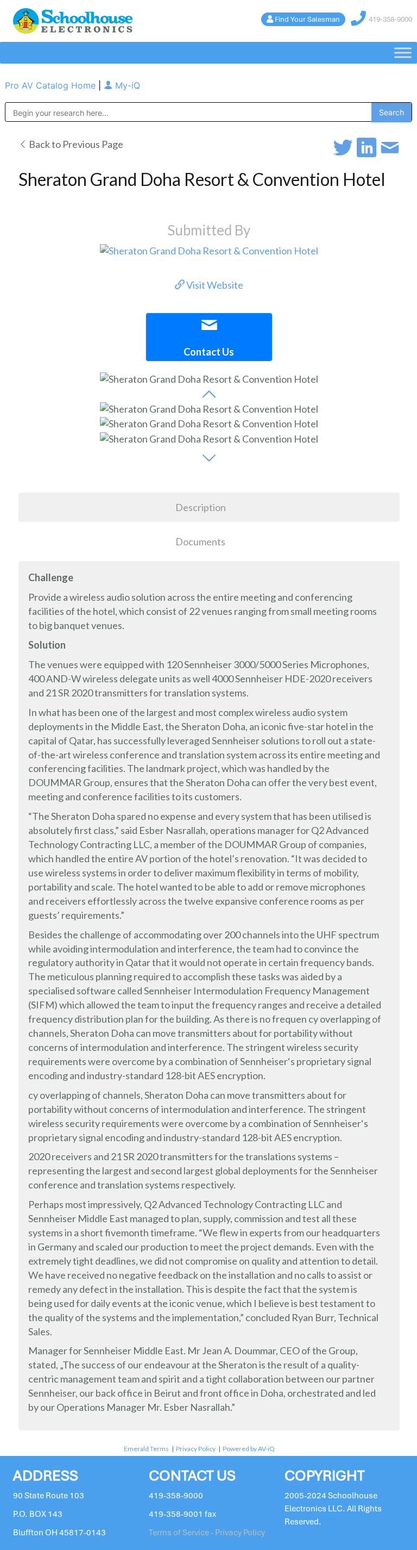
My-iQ (126, 85)
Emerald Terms (146, 1449)
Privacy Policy (196, 1449)
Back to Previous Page (75, 144)
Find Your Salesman (307, 19)
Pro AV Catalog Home (51, 85)
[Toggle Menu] (403, 53)
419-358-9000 (390, 19)
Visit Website (214, 285)
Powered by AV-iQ (249, 1449)
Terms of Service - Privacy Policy (207, 1532)
